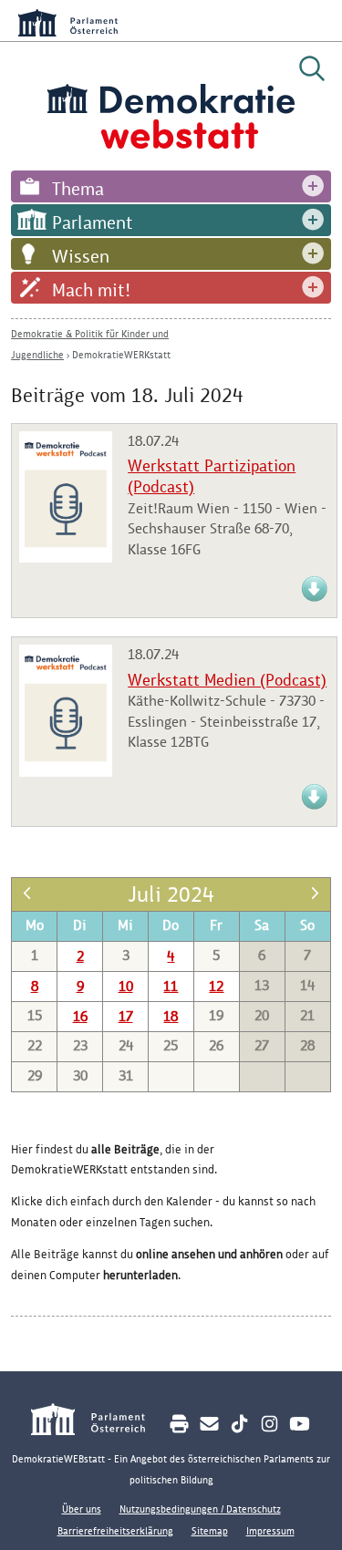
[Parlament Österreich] (98, 1422)
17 (126, 1016)
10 (126, 986)
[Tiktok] (239, 1423)
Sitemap (210, 1530)
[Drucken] (179, 1423)
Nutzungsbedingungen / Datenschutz (200, 1509)
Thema (78, 189)
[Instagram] (269, 1423)
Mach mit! (91, 290)
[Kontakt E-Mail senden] (209, 1423)
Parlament (92, 222)
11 (170, 986)
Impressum (270, 1530)
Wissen (80, 256)
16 (80, 1016)
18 (170, 1016)
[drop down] (313, 186)
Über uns (81, 1509)
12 (216, 986)
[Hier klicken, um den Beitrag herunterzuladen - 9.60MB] (314, 806)
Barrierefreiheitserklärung (115, 1530)
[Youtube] (299, 1423)
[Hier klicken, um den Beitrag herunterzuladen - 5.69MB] (314, 598)
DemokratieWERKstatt (121, 354)
